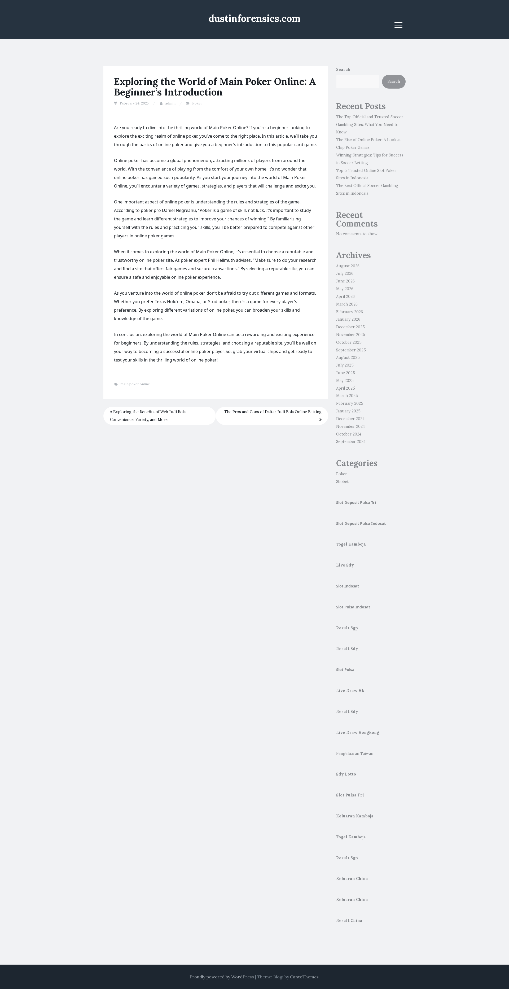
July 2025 (345, 365)
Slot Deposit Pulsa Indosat (361, 523)
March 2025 (347, 395)
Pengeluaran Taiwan (354, 753)
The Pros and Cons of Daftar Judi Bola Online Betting (273, 411)
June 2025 (345, 373)
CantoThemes (304, 976)
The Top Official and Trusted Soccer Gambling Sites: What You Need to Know (369, 125)
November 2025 (350, 334)
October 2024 (348, 434)
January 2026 (348, 319)
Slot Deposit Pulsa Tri (356, 502)
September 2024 (351, 441)
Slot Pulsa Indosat (353, 606)
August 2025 (348, 357)
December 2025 (350, 327)
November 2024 (350, 426)
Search (343, 69)
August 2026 (347, 266)
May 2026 (344, 288)
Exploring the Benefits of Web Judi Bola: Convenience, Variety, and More (148, 415)
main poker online (135, 384)
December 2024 (350, 418)
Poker (197, 103)
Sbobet (342, 481)
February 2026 (349, 312)
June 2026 (345, 281)
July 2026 (344, 273)
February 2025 (349, 403)
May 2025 (345, 380)
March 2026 (347, 304)
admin (170, 103)
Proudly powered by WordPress (222, 976)
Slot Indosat (347, 586)
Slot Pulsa (345, 669)
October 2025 (349, 342)
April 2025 (345, 388)
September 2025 (351, 350)
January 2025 (348, 411)
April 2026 (345, 296)
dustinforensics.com (255, 18)
